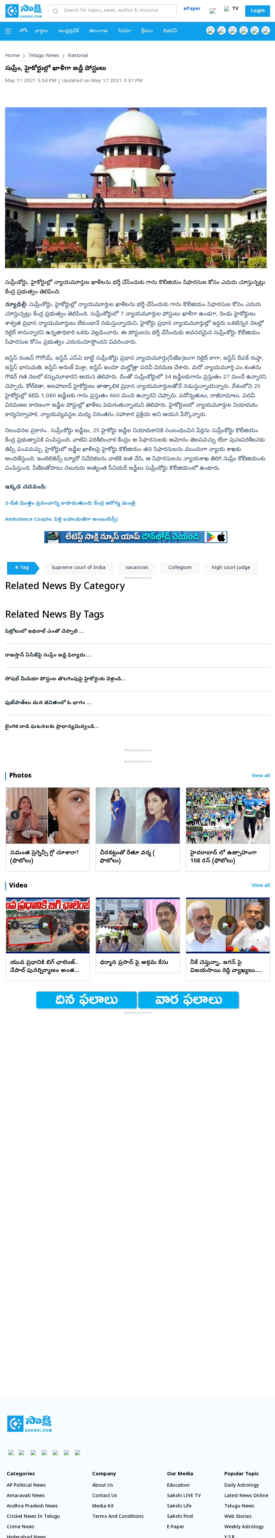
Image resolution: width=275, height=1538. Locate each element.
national (78, 56)
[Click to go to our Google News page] (266, 30)
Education (178, 1486)
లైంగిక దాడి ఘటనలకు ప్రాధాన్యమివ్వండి (134, 727)
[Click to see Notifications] (212, 11)
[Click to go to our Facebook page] (210, 30)
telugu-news (43, 56)
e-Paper (175, 1527)
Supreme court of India (79, 568)
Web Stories (238, 1517)
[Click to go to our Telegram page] (66, 1452)
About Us (102, 1486)
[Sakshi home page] (29, 1424)
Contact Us (104, 1496)
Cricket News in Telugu (33, 1517)
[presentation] (15, 815)
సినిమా (124, 31)
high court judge (231, 568)
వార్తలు (41, 31)
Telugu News (239, 1506)
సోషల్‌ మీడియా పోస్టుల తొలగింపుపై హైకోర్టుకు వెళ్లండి (134, 679)
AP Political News (26, 1486)
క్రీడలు (147, 31)
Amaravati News (26, 1496)
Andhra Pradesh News (32, 1506)
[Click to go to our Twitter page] (232, 30)
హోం (23, 31)
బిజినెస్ (170, 31)
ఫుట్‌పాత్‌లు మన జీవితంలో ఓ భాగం (130, 703)
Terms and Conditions (118, 1517)
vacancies (137, 568)
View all (261, 776)
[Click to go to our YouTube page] (255, 30)
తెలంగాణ (98, 31)
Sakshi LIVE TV (184, 1496)
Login (258, 11)
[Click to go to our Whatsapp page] (221, 30)
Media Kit (103, 1506)
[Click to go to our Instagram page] (243, 30)
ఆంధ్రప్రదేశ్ (69, 31)
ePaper (192, 9)
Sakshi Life (179, 1506)
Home (12, 56)
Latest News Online (246, 1496)
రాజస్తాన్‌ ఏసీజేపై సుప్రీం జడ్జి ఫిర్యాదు (131, 655)
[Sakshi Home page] (23, 10)
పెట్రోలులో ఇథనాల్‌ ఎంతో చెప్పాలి (135, 631)
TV (234, 9)
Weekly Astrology (244, 1527)
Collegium (180, 568)
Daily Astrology (241, 1486)
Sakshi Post (180, 1517)
